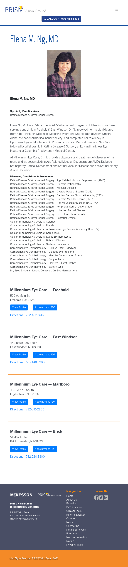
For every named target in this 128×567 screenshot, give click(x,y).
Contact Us (72, 526)
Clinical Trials (73, 511)
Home (69, 496)
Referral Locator (75, 514)
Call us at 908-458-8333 (62, 18)
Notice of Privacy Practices (76, 531)
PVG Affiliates (74, 507)
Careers (70, 518)
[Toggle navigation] (116, 10)
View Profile (19, 307)
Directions (16, 315)
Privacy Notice (74, 544)
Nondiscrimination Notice (76, 539)
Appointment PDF (45, 307)
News (69, 522)
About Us (71, 499)
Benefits (71, 503)
